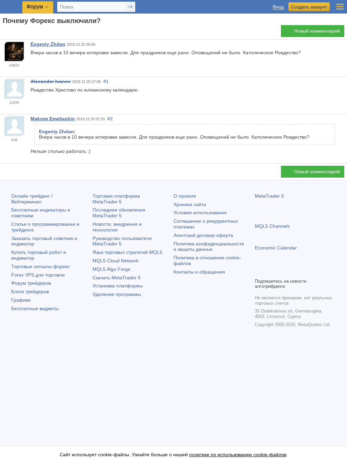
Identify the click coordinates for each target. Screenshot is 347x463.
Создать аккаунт (309, 6)
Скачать (117, 277)
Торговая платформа (116, 198)
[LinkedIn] (302, 272)
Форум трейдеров (31, 283)
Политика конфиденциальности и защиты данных (209, 246)
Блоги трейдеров (30, 291)
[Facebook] (259, 272)
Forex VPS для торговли (38, 275)
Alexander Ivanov (50, 81)
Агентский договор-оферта (203, 235)
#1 (106, 81)
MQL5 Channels (272, 226)
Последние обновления (119, 212)
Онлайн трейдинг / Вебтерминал (32, 198)
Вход (278, 6)
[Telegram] (270, 272)
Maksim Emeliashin (52, 118)
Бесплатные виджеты (35, 308)
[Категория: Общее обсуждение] (13, 33)
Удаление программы (117, 294)
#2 (110, 118)
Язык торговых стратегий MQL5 (127, 252)
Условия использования (200, 212)
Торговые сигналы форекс (40, 266)
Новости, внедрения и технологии (117, 227)
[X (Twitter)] (281, 272)
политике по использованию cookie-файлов (237, 454)
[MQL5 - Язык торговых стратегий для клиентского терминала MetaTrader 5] (12, 7)
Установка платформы (118, 285)
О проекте (185, 196)
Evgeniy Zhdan (47, 44)
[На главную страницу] (5, 32)
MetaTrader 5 (269, 196)
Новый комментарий (317, 31)
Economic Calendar (276, 247)
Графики (20, 300)
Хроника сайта (190, 204)
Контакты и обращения (199, 272)
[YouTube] (291, 272)
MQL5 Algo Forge (111, 269)
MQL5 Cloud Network (116, 260)
